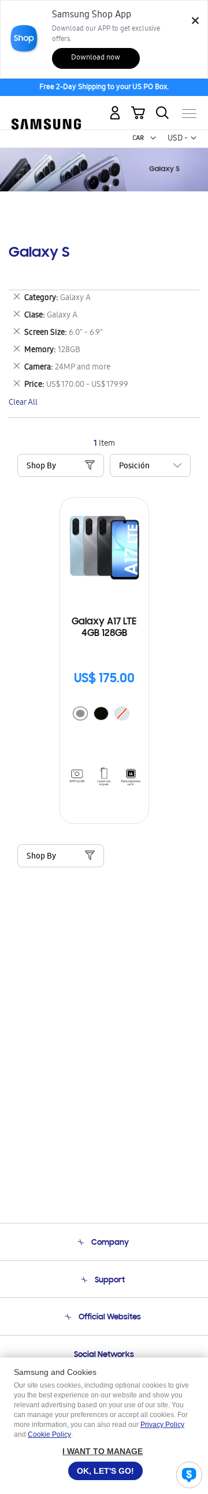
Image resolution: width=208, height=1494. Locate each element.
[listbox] (104, 715)
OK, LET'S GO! (105, 1470)
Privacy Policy (162, 1425)
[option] (80, 713)
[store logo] (46, 108)
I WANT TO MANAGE (102, 1451)
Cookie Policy (49, 1434)
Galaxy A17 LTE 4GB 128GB (104, 628)
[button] (153, 138)
